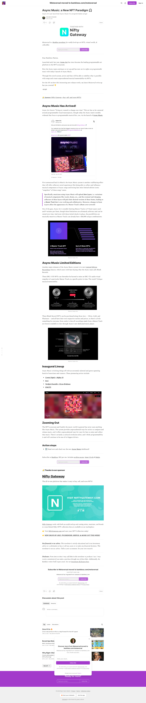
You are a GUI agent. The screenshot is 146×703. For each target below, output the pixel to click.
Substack (64, 699)
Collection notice (85, 691)
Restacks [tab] (53, 603)
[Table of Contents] (2, 351)
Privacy (73, 691)
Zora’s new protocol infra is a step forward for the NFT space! (60, 631)
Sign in (141, 3)
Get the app (81, 695)
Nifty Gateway (53, 476)
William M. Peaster (51, 17)
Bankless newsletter (59, 42)
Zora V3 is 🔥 (47, 629)
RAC (47, 381)
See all (46, 666)
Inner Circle (89, 457)
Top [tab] (44, 624)
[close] (89, 639)
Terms (78, 691)
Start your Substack (68, 695)
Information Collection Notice (72, 668)
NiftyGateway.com (55, 531)
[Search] (121, 3)
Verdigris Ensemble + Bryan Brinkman (57, 384)
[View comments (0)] (50, 22)
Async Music (98, 115)
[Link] (40, 106)
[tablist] (49, 603)
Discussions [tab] (55, 624)
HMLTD (48, 387)
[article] (73, 633)
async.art (53, 132)
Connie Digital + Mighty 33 (54, 377)
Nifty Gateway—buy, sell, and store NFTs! (66, 97)
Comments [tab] (46, 603)
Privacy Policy (85, 668)
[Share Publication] (125, 3)
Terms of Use (81, 666)
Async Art (64, 62)
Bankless (55, 457)
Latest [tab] (48, 624)
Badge (97, 457)
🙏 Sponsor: (46, 97)
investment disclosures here (80, 562)
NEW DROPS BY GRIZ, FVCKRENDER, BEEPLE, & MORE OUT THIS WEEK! (72, 535)
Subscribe (132, 3)
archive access (79, 457)
